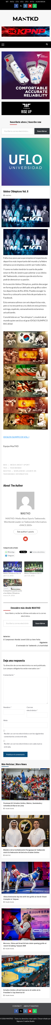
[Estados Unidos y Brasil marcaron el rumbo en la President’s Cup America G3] (26, 971)
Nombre (7, 707)
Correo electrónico (32, 708)
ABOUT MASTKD (31, 1006)
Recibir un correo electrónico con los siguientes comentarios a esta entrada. (24, 735)
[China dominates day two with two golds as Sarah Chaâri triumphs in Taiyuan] (26, 878)
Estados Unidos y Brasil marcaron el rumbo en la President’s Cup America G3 (21, 991)
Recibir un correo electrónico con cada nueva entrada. (23, 745)
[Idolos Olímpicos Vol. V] (33, 566)
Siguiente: (32, 644)
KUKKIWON (40, 2)
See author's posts (25, 531)
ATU (21, 2)
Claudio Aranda (9, 808)
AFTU (32, 2)
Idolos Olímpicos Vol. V (33, 573)
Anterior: (21, 638)
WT (7, 2)
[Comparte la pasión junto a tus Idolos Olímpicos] (12, 584)
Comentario (8, 675)
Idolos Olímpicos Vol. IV (12, 573)
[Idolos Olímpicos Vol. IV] (12, 566)
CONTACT (17, 1006)
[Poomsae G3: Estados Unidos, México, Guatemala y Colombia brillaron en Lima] (26, 784)
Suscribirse (40, 623)
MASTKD (8, 195)
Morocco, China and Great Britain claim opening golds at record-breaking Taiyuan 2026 (24, 944)
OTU (26, 2)
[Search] (46, 44)
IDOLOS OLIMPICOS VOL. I (16, 437)
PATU (12, 2)
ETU (17, 2)
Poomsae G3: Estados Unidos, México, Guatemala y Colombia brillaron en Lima (22, 804)
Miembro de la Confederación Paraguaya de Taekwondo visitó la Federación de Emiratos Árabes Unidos (24, 851)
